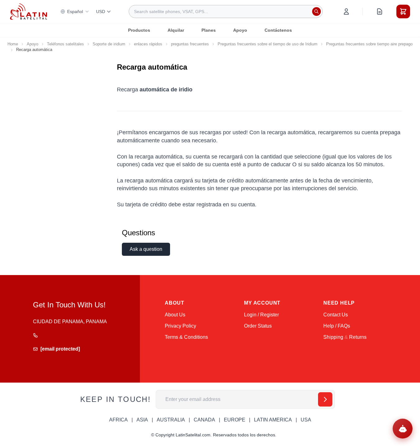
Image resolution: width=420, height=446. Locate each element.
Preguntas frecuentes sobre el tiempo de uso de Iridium (267, 44)
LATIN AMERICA (273, 419)
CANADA (204, 419)
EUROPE (234, 419)
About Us (175, 314)
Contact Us (335, 314)
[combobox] (226, 11)
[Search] (316, 11)
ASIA (142, 419)
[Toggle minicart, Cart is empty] (403, 11)
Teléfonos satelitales (65, 44)
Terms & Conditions (186, 337)
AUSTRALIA (171, 419)
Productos (139, 30)
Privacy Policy (180, 326)
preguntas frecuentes (190, 44)
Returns (358, 337)
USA (306, 419)
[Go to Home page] (28, 11)
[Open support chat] (403, 429)
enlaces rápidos (148, 44)
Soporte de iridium (109, 44)
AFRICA (118, 419)
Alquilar (176, 30)
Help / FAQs (336, 326)
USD (100, 11)
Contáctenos (278, 30)
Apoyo (240, 30)
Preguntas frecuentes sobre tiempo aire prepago (369, 44)
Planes (208, 30)
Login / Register (261, 314)
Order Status (258, 326)
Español (75, 11)
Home (12, 44)
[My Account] (346, 11)
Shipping (333, 337)
